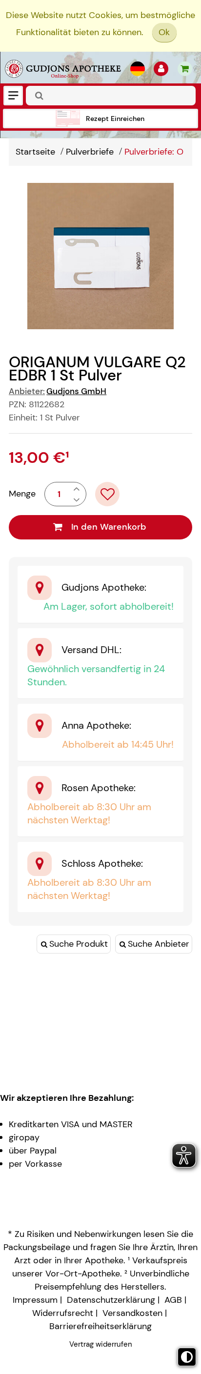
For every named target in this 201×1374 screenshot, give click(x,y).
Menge (22, 493)
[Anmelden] (161, 69)
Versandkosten (132, 1313)
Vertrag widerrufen (100, 1344)
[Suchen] (39, 95)
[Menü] (13, 95)
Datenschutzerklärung (111, 1300)
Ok (164, 32)
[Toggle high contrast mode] (187, 1357)
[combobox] (111, 95)
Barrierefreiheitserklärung (100, 1326)
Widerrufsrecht (62, 1313)
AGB (173, 1300)
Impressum (35, 1300)
